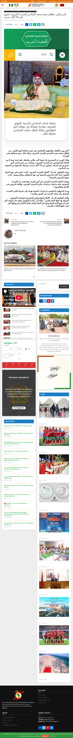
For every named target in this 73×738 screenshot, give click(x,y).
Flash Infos (21, 11)
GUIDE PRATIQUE (7, 720)
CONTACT (5, 722)
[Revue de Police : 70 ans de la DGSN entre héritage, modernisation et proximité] (54, 522)
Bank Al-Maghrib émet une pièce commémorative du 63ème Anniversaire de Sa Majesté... (53, 506)
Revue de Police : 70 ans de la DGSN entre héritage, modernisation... (53, 535)
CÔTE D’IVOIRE (42, 698)
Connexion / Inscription (66, 1)
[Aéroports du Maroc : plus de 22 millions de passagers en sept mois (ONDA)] (54, 408)
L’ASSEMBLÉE (45, 310)
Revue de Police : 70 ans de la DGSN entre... (16, 451)
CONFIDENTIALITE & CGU (10, 725)
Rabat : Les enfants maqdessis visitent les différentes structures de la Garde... (53, 563)
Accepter (45, 736)
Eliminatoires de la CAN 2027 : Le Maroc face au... (18, 426)
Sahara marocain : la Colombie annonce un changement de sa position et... (53, 676)
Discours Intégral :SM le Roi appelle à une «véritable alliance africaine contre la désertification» (51, 223)
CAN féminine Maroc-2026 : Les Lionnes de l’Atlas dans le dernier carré (53, 648)
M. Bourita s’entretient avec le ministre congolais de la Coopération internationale (22, 223)
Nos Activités (9, 421)
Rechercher (42, 283)
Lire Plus (52, 736)
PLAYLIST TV (9, 284)
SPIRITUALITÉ (33, 11)
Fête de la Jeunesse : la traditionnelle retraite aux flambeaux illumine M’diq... (52, 477)
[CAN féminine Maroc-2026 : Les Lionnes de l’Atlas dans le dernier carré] (54, 635)
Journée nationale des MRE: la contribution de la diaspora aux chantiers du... (53, 620)
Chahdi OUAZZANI (11, 20)
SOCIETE (27, 11)
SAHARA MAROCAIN (44, 700)
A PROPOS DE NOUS (8, 717)
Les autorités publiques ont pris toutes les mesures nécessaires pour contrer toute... (53, 592)
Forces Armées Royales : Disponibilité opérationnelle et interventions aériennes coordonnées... (16, 514)
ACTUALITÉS (15, 11)
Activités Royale (8, 11)
